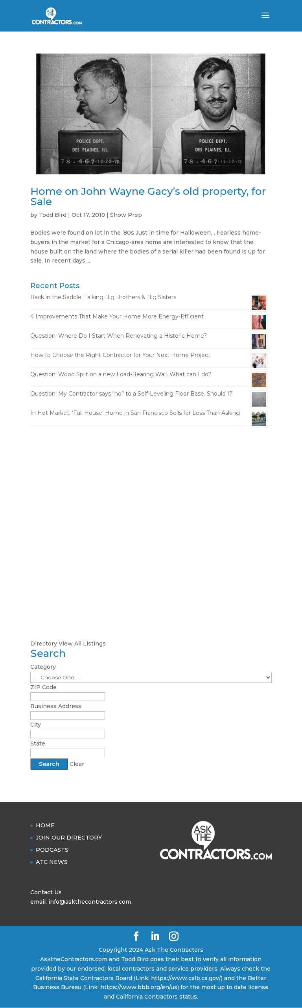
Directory (43, 643)
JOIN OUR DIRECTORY (69, 837)
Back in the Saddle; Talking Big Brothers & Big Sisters (103, 297)
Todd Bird (52, 214)
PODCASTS (52, 849)
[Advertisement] (151, 492)
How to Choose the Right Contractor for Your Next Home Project (120, 355)
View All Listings (82, 643)
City (35, 724)
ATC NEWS (52, 862)
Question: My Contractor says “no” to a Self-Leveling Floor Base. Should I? (131, 393)
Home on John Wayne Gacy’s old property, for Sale (148, 196)
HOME (45, 825)
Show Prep (126, 214)
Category (43, 666)
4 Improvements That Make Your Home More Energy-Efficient (117, 316)
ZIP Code (43, 687)
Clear (77, 764)
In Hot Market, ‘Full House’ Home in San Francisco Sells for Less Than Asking (135, 412)
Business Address (55, 706)
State (37, 743)
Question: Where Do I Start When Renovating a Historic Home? (118, 335)
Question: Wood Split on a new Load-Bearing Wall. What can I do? (121, 374)
